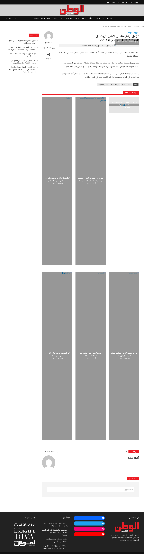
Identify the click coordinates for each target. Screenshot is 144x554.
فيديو (84, 18)
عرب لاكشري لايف (126, 2)
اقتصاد (77, 18)
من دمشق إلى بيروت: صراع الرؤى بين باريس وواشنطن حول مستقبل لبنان (23, 61)
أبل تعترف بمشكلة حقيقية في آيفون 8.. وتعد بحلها (124, 103)
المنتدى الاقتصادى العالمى (41, 18)
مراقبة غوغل (115, 84)
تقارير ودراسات (99, 18)
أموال (136, 2)
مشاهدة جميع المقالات (50, 451)
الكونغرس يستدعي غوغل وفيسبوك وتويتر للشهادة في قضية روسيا (91, 179)
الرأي (90, 18)
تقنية (129, 84)
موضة (55, 18)
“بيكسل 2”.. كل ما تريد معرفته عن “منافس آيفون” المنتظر (57, 179)
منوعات (135, 26)
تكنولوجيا (128, 26)
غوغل (123, 84)
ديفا (108, 2)
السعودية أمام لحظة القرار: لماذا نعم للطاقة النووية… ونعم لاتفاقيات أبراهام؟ (22, 48)
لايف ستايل (68, 18)
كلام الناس (115, 2)
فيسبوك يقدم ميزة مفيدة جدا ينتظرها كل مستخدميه (90, 354)
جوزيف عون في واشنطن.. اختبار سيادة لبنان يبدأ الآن (23, 55)
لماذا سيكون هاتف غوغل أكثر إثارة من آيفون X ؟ (57, 354)
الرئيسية (109, 18)
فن (61, 18)
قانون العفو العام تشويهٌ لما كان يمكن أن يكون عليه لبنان (22, 42)
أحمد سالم (48, 42)
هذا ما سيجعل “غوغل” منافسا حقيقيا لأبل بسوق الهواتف (124, 354)
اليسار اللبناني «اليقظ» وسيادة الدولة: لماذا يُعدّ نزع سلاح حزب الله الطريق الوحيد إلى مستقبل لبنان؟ (22, 69)
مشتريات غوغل (103, 84)
